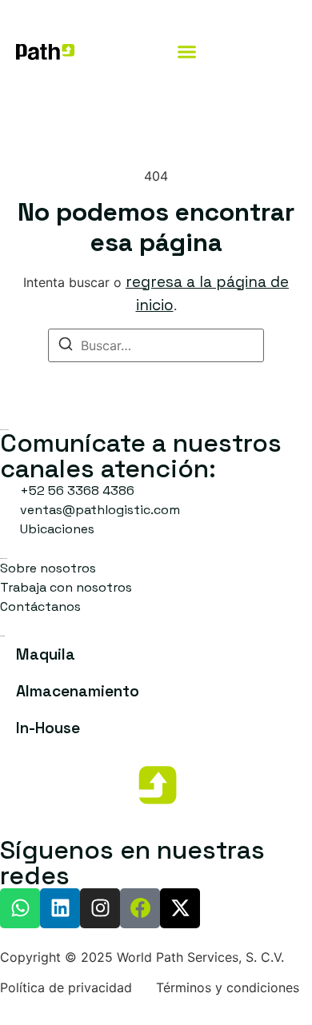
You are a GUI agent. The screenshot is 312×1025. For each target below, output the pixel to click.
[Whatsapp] (20, 908)
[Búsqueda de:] (156, 345)
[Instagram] (100, 908)
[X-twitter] (180, 908)
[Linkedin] (60, 908)
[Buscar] (65, 346)
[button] (187, 51)
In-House (48, 728)
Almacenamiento (77, 691)
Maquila (45, 654)
